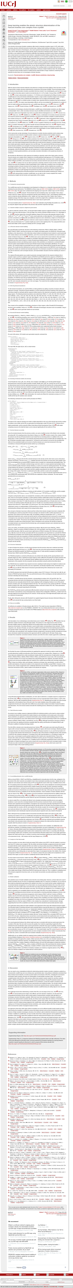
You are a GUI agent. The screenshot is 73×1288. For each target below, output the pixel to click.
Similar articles (12, 78)
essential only (53, 1286)
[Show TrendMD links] (65, 1267)
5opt (31, 328)
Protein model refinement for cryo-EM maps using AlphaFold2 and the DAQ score (22, 1234)
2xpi (41, 319)
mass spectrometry (36, 973)
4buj (14, 324)
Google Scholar (60, 1059)
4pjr (22, 322)
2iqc (14, 319)
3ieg (56, 321)
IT (66, 1)
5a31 (54, 329)
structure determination (45, 25)
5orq (33, 321)
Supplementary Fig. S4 (26, 852)
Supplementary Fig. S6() (29, 202)
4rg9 (9, 321)
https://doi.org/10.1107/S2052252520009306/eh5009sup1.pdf (40, 1036)
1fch (30, 322)
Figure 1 (22, 638)
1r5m (14, 329)
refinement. (57, 1038)
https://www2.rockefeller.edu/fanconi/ (32, 937)
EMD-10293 (45, 189)
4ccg (55, 324)
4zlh (37, 322)
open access (46, 10)
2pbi (62, 328)
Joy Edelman (41, 1225)
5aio (14, 322)
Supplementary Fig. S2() (21, 282)
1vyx (63, 324)
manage (61, 1286)
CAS (49, 1059)
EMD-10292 (56, 189)
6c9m (53, 322)
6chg (46, 328)
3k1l (40, 324)
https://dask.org (45, 1079)
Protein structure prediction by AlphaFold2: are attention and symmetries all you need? (21, 1248)
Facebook (51, 1274)
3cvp (57, 319)
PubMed (53, 1059)
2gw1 (45, 322)
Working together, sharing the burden (48, 1244)
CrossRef (43, 1059)
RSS (67, 1274)
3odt (47, 329)
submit (39, 10)
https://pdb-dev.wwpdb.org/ (15, 608)
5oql (54, 328)
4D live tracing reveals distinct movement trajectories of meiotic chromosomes (49, 1250)
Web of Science (55, 1064)
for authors (22, 10)
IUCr (62, 1)
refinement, (23, 756)
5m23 (63, 329)
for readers (31, 10)
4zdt (47, 324)
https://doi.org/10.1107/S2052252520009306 (56, 17)
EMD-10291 (11, 190)
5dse (17, 321)
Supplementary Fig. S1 (38, 700)
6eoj (22, 329)
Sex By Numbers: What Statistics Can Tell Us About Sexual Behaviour (50, 1230)
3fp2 (25, 321)
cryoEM (33, 75)
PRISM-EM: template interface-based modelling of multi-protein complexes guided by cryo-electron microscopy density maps (22, 1256)
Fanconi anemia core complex (22, 75)
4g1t (48, 321)
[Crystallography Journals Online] (58, 1)
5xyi (39, 328)
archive (9, 10)
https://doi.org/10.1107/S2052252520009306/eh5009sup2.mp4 (25, 1044)
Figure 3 (22, 748)
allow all (46, 1286)
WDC (70, 1)
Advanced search (61, 1282)
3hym (49, 319)
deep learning (51, 75)
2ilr (54, 317)
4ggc (23, 328)
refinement (26, 247)
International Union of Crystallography (40, 1284)
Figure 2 (22, 670)
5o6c (14, 326)
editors (15, 10)
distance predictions (41, 75)
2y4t (64, 321)
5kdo (14, 331)
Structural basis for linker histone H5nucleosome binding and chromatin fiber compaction (51, 1238)
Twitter (38, 1274)
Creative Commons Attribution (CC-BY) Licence (49, 1207)
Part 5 (46, 16)
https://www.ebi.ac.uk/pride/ (49, 609)
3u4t (62, 322)
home (3, 10)
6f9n (30, 329)
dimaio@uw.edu (25, 39)
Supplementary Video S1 (34, 823)
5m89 (38, 329)
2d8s (22, 326)
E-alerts (24, 1274)
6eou (33, 319)
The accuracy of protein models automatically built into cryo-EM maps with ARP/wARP (22, 1240)
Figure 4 (22, 953)
